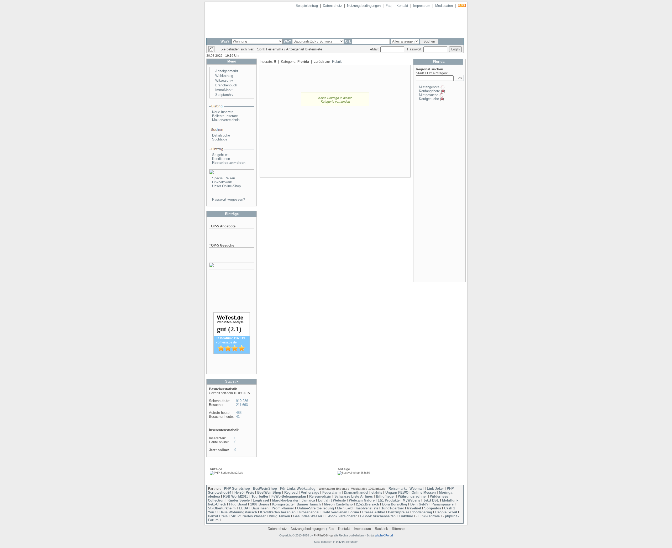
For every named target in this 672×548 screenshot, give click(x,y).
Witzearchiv (224, 80)
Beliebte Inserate (225, 116)
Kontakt (402, 6)
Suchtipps (219, 139)
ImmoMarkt (224, 90)
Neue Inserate (222, 112)
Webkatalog (224, 76)
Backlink (381, 529)
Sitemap (398, 529)
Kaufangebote (429, 91)
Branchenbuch (226, 85)
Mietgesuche (428, 95)
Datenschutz (332, 6)
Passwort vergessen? (228, 199)
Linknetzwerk (222, 182)
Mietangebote (429, 87)
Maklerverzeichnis (226, 120)
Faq (388, 6)
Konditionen (221, 159)
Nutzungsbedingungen (364, 6)
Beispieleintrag (307, 6)
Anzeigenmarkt (226, 71)
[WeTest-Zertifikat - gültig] (231, 352)
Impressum (421, 6)
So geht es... (222, 155)
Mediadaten (444, 6)
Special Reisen (223, 178)
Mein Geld (345, 508)
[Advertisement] (335, 144)
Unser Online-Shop (226, 186)
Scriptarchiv (224, 95)
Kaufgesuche (429, 99)
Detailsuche (221, 135)
